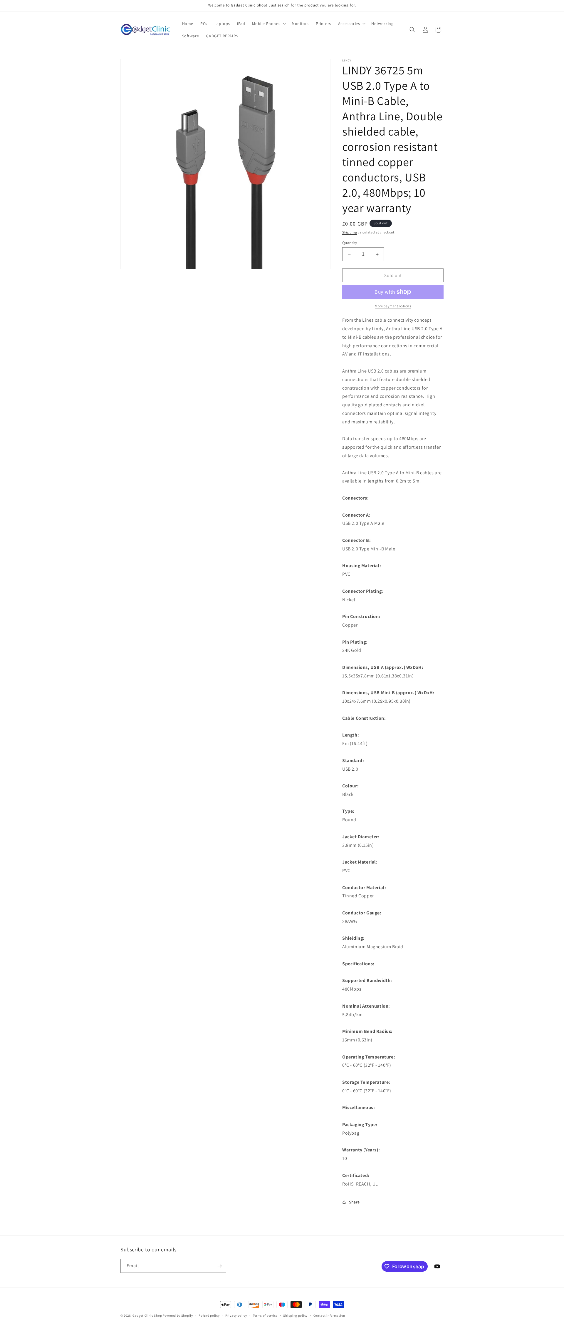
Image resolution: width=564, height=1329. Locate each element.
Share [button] (354, 1202)
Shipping (349, 232)
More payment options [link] (393, 306)
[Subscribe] (219, 1266)
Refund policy (209, 1315)
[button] (268, 23)
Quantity (349, 242)
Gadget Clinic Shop (147, 1315)
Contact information (329, 1315)
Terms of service (265, 1315)
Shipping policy (295, 1315)
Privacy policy (236, 1315)
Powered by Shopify (178, 1315)
